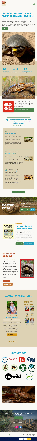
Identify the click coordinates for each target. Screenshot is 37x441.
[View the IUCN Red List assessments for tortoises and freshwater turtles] (8, 106)
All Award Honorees (12, 338)
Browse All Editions (7, 284)
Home (9, 434)
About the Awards (11, 341)
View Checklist (19, 243)
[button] (25, 209)
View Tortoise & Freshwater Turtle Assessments (21, 110)
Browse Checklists (28, 243)
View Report (6, 281)
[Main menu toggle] (34, 3)
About (9, 435)
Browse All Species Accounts (18, 192)
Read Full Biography (12, 334)
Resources (9, 436)
